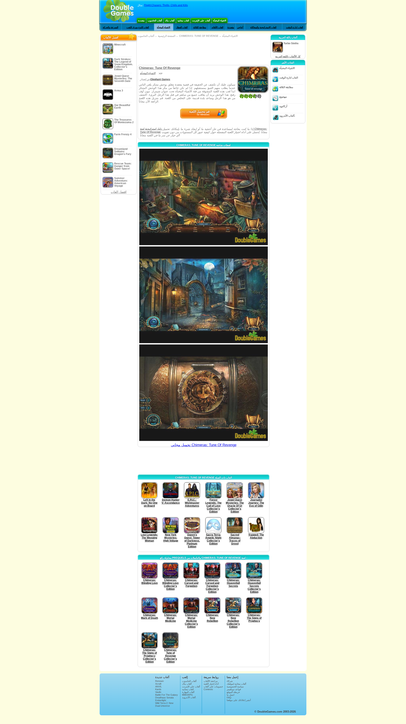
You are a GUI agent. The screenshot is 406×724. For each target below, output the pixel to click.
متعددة (141, 20)
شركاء (230, 681)
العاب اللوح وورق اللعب (137, 27)
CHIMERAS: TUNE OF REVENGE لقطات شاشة (203, 145)
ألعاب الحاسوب (155, 20)
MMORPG (187, 695)
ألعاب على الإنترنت (201, 20)
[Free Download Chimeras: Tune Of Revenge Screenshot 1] (203, 197)
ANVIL (158, 686)
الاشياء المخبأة (219, 20)
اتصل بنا (230, 695)
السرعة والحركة (110, 27)
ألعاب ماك (169, 20)
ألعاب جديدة (162, 677)
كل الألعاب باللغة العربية (287, 56)
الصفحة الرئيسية (166, 35)
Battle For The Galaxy (166, 695)
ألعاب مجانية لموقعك (236, 684)
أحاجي (240, 27)
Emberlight (160, 700)
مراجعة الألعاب (211, 681)
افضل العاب (118, 192)
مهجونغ (283, 96)
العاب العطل (182, 27)
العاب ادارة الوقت (294, 27)
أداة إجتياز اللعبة (211, 684)
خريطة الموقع (233, 692)
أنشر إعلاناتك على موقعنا (239, 700)
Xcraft (158, 684)
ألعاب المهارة (188, 692)
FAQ (229, 697)
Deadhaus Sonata (164, 697)
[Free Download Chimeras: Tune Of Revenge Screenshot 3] (203, 392)
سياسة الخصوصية (235, 686)
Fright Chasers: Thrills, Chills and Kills (166, 5)
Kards (158, 689)
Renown (159, 681)
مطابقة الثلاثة (199, 27)
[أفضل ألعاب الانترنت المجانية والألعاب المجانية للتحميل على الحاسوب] (118, 11)
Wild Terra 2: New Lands (164, 704)
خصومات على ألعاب (213, 686)
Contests (208, 689)
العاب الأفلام (217, 27)
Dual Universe (162, 706)
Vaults (158, 692)
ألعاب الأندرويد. (287, 115)
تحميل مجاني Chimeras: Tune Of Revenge (203, 445)
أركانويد (283, 106)
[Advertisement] (203, 51)
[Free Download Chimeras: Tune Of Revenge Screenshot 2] (203, 294)
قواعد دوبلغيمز (234, 689)
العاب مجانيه (183, 20)
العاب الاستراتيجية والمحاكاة (263, 27)
